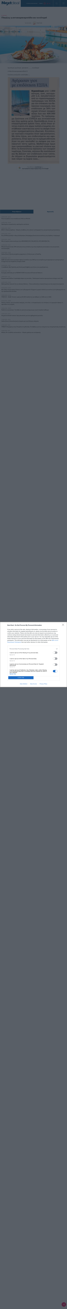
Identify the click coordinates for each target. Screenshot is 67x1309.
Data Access (33, 684)
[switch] (55, 652)
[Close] (63, 625)
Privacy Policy (43, 684)
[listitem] (33, 649)
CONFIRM (21, 677)
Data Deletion (23, 684)
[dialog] (33, 654)
